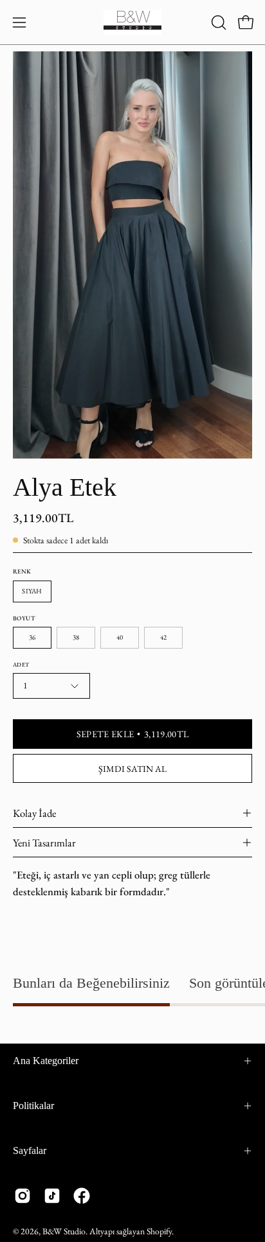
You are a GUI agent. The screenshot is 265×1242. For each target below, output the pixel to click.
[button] (217, 22)
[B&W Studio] (132, 22)
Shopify (159, 1231)
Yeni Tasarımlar (44, 842)
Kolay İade (34, 813)
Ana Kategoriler (45, 1060)
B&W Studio (64, 1231)
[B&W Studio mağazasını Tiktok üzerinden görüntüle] (52, 1195)
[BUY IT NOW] (132, 768)
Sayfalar (29, 1150)
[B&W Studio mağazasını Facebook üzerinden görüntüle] (81, 1195)
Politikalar (33, 1105)
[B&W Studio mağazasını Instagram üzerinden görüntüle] (22, 1195)
